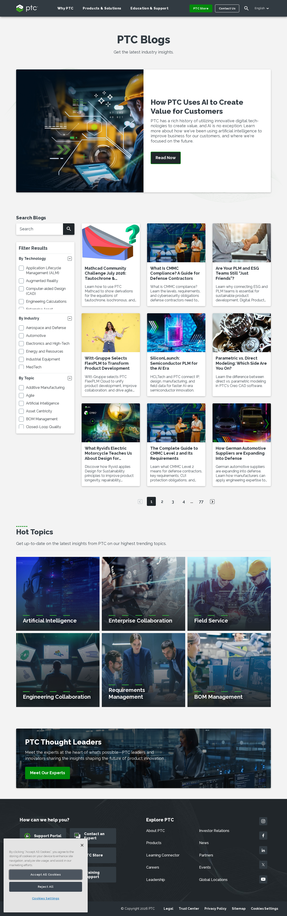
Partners (206, 855)
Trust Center (189, 908)
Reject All (46, 886)
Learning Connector (162, 855)
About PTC (155, 831)
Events (205, 867)
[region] (46, 875)
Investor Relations (214, 831)
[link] (47, 773)
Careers (152, 867)
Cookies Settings (264, 908)
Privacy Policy (215, 908)
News (204, 843)
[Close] (82, 845)
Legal (168, 908)
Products (153, 843)
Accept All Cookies (45, 874)
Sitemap (239, 908)
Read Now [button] (166, 158)
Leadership (155, 880)
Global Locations (213, 880)
